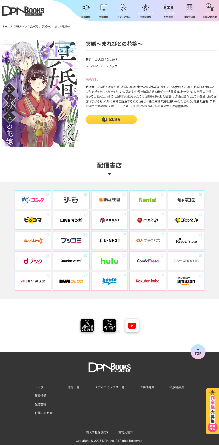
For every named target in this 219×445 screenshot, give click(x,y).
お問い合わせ (44, 413)
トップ (39, 387)
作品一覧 (74, 387)
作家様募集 (146, 387)
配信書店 (41, 404)
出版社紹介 (176, 387)
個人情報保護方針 (98, 432)
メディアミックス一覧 (109, 387)
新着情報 (41, 395)
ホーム (5, 26)
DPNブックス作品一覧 (26, 26)
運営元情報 (125, 432)
